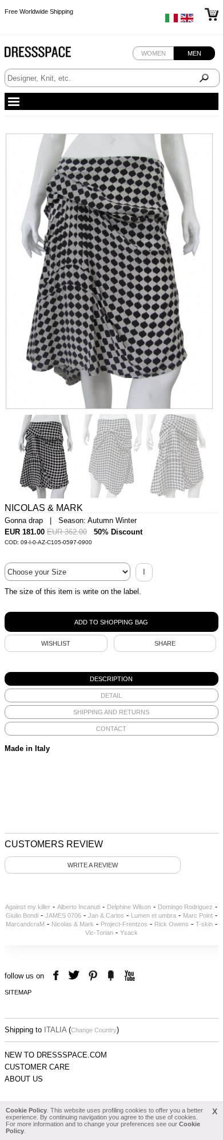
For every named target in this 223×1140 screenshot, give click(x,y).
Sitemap (18, 992)
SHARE (165, 643)
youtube (128, 976)
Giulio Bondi (22, 915)
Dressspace (49, 54)
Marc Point (198, 915)
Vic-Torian (99, 932)
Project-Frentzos (124, 924)
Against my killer (27, 906)
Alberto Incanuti (78, 906)
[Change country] (171, 20)
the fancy (110, 976)
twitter (75, 976)
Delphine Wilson (129, 906)
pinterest (93, 976)
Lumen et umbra (153, 915)
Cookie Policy (26, 1110)
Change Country (94, 1030)
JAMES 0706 (63, 915)
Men (194, 53)
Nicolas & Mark (72, 924)
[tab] (111, 679)
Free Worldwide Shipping (39, 11)
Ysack (129, 932)
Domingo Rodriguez (185, 906)
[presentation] (111, 679)
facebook (57, 976)
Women (153, 53)
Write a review (92, 865)
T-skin (204, 924)
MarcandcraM (25, 924)
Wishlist (55, 643)
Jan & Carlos (106, 915)
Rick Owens (171, 924)
